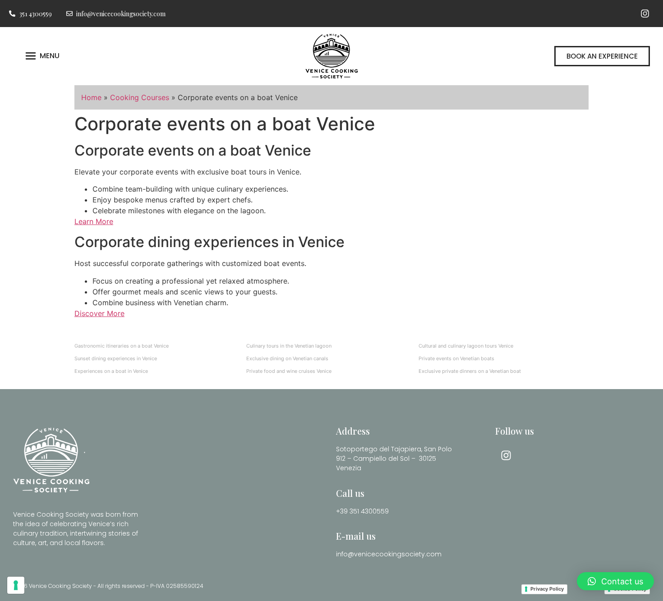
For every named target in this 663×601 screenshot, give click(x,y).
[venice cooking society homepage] (331, 56)
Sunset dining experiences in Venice (115, 358)
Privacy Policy (547, 589)
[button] (615, 581)
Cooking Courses (139, 97)
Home (91, 97)
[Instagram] (645, 14)
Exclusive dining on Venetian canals (287, 358)
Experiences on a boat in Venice (111, 371)
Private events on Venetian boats (456, 358)
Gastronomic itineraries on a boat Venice (121, 346)
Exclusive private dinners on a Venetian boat (470, 371)
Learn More (93, 221)
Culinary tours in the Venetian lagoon (289, 346)
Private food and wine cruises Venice (289, 371)
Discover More (99, 313)
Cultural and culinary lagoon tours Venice (466, 346)
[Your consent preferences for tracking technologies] (15, 585)
